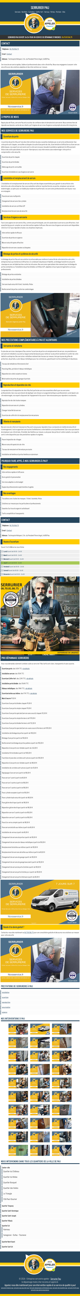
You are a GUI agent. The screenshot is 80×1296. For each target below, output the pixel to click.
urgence (4, 1012)
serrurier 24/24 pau (73, 1288)
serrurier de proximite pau (59, 1288)
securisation (6, 1007)
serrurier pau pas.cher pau (21, 1288)
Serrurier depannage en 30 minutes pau (41, 1288)
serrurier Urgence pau (7, 1288)
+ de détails (26, 668)
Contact (9, 54)
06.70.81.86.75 (67, 37)
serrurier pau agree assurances (40, 1290)
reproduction (6, 1002)
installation (5, 992)
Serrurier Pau (56, 1278)
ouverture (5, 997)
